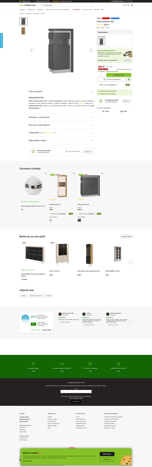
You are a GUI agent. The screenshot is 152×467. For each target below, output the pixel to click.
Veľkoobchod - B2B (81, 428)
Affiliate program (80, 425)
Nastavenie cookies (109, 428)
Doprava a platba (52, 419)
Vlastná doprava (26, 1)
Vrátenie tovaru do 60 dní (42, 1)
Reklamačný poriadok (110, 421)
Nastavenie (107, 459)
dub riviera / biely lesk (51, 220)
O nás (77, 417)
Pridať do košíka (119, 75)
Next (131, 261)
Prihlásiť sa (76, 401)
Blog (49, 428)
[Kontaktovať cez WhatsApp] (129, 79)
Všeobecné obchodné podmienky (113, 417)
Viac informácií (27, 461)
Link (33, 371)
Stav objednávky (80, 419)
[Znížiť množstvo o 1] (99, 75)
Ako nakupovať (52, 421)
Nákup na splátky (52, 425)
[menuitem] (22, 10)
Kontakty (50, 417)
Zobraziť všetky (126, 236)
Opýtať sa (88, 151)
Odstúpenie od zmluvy (110, 425)
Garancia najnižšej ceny (125, 69)
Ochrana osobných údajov (111, 419)
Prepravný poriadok (109, 423)
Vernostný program (81, 421)
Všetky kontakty (23, 421)
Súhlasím (107, 454)
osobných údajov (78, 398)
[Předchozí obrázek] (32, 50)
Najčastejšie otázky (81, 423)
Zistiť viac (127, 60)
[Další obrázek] (91, 50)
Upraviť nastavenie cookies (57, 465)
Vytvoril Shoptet (128, 465)
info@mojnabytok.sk (24, 419)
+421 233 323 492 (122, 1)
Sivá (79, 220)
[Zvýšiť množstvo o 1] (104, 75)
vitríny (81, 103)
